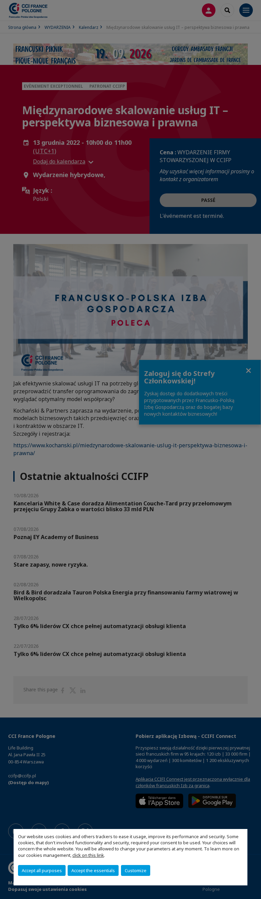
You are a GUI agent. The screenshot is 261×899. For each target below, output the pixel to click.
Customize (135, 870)
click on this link (88, 855)
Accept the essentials (93, 870)
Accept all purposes (42, 870)
